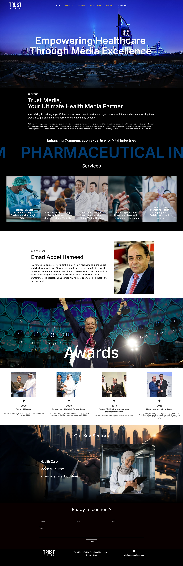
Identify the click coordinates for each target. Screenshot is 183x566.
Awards (109, 6)
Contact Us (122, 6)
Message (42, 526)
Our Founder (95, 6)
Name (41, 519)
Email (76, 519)
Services (81, 6)
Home (58, 6)
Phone (112, 519)
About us (69, 6)
